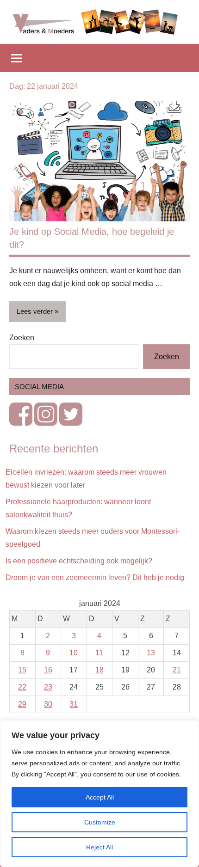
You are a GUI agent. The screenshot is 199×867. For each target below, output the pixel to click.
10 (73, 653)
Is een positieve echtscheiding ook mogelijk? (79, 561)
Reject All (99, 847)
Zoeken (21, 338)
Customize (99, 822)
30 (48, 704)
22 (22, 687)
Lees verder (35, 311)
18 (99, 670)
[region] (99, 793)
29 (22, 704)
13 (151, 653)
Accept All (100, 797)
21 (177, 670)
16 (48, 670)
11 (99, 653)
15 (22, 670)
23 (48, 687)
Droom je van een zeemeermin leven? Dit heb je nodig (95, 577)
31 (73, 704)
